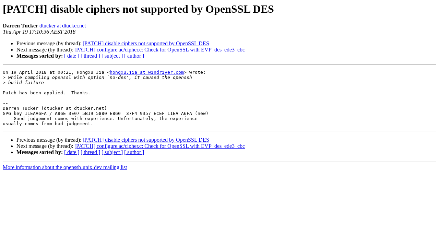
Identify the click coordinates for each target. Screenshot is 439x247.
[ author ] (134, 56)
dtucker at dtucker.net (62, 25)
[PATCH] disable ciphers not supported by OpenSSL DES (146, 43)
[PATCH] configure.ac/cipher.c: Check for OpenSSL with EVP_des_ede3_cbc (159, 49)
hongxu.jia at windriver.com (147, 72)
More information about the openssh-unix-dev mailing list (65, 167)
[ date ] (71, 56)
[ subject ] (112, 56)
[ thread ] (90, 56)
